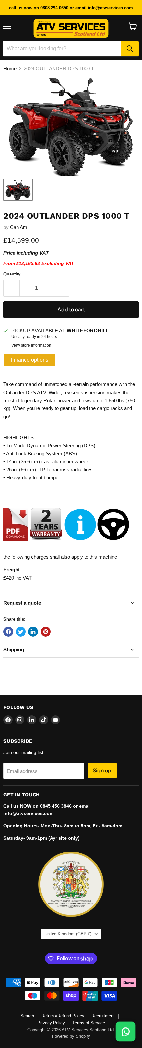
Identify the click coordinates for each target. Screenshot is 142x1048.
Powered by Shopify (71, 1036)
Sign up (102, 770)
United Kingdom (67, 933)
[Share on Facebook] (8, 632)
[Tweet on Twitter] (21, 632)
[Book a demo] (113, 544)
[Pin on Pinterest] (46, 632)
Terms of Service (88, 1022)
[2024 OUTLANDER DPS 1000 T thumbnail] (18, 189)
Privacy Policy (51, 1022)
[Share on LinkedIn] (33, 632)
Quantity (11, 274)
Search (27, 1015)
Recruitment (103, 1015)
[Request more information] (80, 544)
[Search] (130, 48)
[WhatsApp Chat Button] (125, 1031)
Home (10, 68)
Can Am (18, 227)
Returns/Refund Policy (62, 1015)
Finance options (29, 360)
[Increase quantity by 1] (61, 288)
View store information (31, 345)
